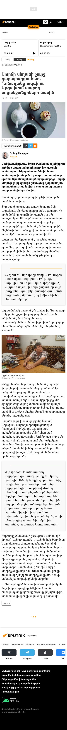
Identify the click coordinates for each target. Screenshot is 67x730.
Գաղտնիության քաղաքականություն (21, 683)
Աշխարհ (30, 644)
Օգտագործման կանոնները (36, 670)
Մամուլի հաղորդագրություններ (24, 674)
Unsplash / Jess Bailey (19, 140)
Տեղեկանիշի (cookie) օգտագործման (21, 687)
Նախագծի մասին (11, 670)
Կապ (4, 674)
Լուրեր (7, 45)
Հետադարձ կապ (10, 691)
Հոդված (13, 157)
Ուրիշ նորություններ (50, 45)
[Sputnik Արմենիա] (9, 23)
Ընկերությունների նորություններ (19, 679)
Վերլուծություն (46, 644)
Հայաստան (17, 644)
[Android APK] (11, 700)
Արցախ (6, 603)
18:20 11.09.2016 (10, 98)
